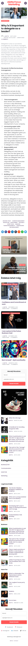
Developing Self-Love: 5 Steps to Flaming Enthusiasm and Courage (18, 507)
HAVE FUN (14, 284)
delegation (6, 222)
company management (18, 221)
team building (20, 225)
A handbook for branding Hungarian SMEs (16, 428)
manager (17, 224)
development (14, 222)
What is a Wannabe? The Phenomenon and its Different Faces (16, 575)
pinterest (19, 627)
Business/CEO (5, 20)
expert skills (10, 224)
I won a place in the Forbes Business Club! (11, 332)
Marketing (4, 476)
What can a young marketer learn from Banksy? (17, 497)
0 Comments (4, 39)
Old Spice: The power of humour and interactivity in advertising (15, 270)
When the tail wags (15, 418)
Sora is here (12, 600)
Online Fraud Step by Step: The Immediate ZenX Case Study (17, 561)
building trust (7, 221)
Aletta (7, 36)
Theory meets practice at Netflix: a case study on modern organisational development (17, 552)
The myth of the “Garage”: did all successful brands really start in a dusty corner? (17, 449)
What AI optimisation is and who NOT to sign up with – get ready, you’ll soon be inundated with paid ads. (17, 438)
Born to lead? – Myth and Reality (13, 360)
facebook (10, 627)
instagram (6, 630)
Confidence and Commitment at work (14, 303)
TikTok (24, 630)
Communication (6, 284)
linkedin (15, 630)
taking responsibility (9, 225)
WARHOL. (11, 591)
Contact (16, 640)
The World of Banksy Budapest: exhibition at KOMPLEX (16, 489)
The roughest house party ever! (17, 583)
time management (14, 227)
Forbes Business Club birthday (15, 515)
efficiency (21, 222)
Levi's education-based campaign (11, 251)
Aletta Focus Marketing (14, 3)
